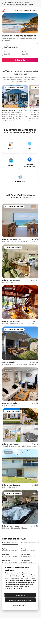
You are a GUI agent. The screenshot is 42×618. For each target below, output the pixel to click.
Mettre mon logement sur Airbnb (25, 10)
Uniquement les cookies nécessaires (20, 600)
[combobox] (20, 47)
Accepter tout (20, 595)
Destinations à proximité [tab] (10, 543)
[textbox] (11, 54)
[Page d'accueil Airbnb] (3, 10)
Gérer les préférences (20, 605)
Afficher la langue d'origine (24, 4)
